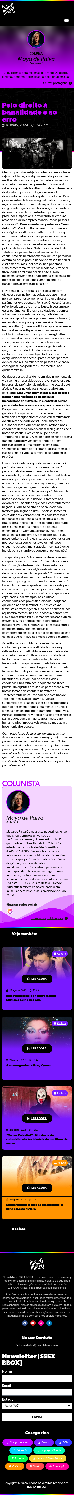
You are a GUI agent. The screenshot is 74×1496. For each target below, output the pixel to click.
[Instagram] (41, 1323)
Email (6, 1385)
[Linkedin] (49, 1323)
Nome (7, 1372)
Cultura (61, 953)
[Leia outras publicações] (66, 918)
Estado (8, 1399)
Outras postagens (55, 83)
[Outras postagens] (70, 83)
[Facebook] (25, 1323)
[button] (66, 20)
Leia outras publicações (47, 918)
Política (62, 1163)
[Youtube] (33, 1323)
